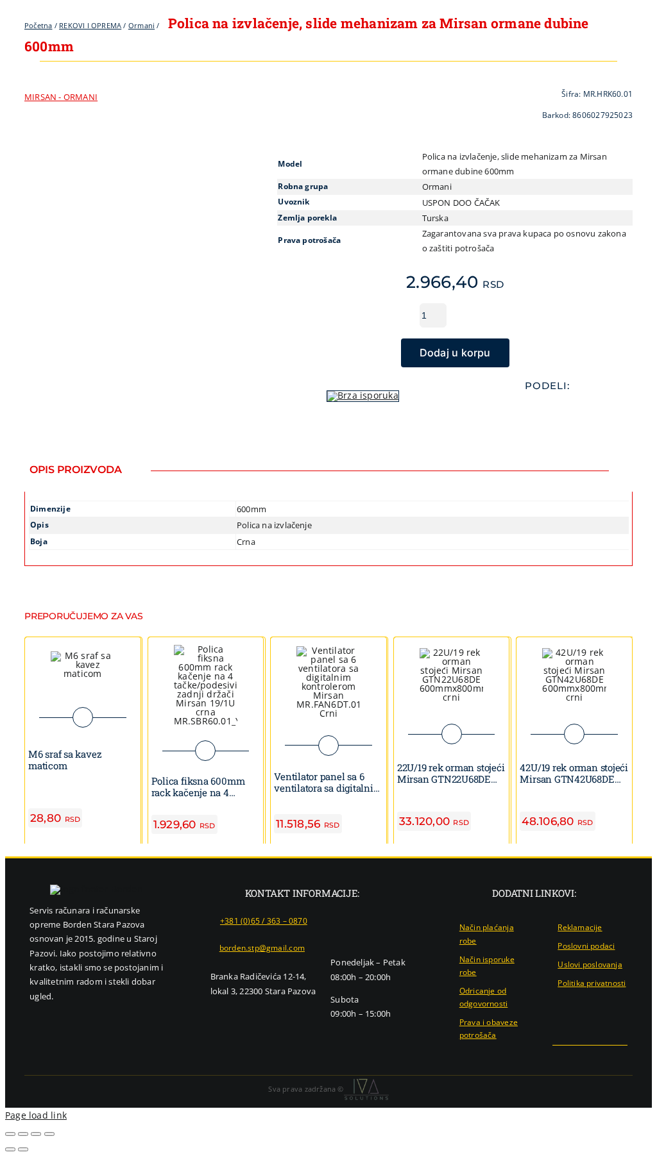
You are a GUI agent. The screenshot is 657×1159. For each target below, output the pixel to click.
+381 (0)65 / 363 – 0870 (263, 920)
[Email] (578, 411)
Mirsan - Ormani (61, 97)
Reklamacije (580, 927)
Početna (38, 25)
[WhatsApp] (537, 411)
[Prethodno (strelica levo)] (10, 1149)
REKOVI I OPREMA (90, 25)
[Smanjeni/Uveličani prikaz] (10, 1134)
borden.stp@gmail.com (262, 947)
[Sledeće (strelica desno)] (23, 1149)
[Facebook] (516, 411)
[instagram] (602, 1057)
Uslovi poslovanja (590, 964)
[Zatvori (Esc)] (49, 1134)
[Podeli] (36, 1134)
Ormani (141, 25)
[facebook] (582, 1057)
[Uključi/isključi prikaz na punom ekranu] (23, 1134)
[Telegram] (557, 411)
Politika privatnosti (592, 983)
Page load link (36, 1115)
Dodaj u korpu (455, 352)
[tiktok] (623, 1057)
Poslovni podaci (586, 945)
